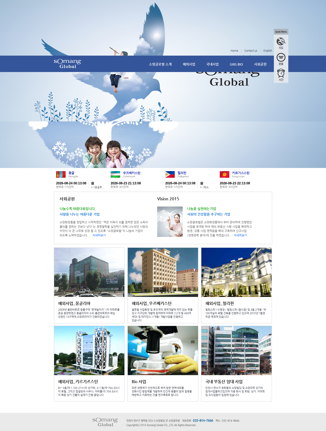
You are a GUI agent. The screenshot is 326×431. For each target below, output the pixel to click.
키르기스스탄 (240, 173)
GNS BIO (236, 64)
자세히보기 (99, 235)
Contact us (250, 50)
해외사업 (189, 64)
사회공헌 (260, 64)
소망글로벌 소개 (160, 64)
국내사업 (212, 64)
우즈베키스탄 (131, 173)
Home (234, 50)
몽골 (71, 173)
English (267, 50)
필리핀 (182, 173)
